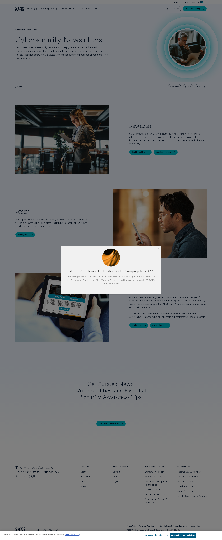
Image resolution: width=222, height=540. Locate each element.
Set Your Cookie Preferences (156, 535)
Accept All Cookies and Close (183, 535)
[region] (111, 535)
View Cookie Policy (72, 535)
